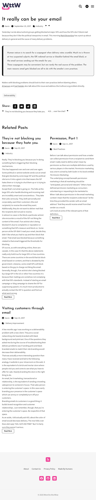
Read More (8, 297)
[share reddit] (28, 106)
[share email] (21, 106)
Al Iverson (6, 86)
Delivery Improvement (15, 323)
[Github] (48, 478)
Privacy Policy (49, 469)
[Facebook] (41, 478)
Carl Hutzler (19, 86)
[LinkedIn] (54, 478)
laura (7, 148)
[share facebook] (15, 106)
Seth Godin (72, 171)
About (26, 469)
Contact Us (36, 469)
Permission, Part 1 (64, 138)
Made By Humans (65, 469)
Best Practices (59, 149)
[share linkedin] (34, 106)
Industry (9, 153)
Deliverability (9, 95)
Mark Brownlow (67, 35)
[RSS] (48, 459)
